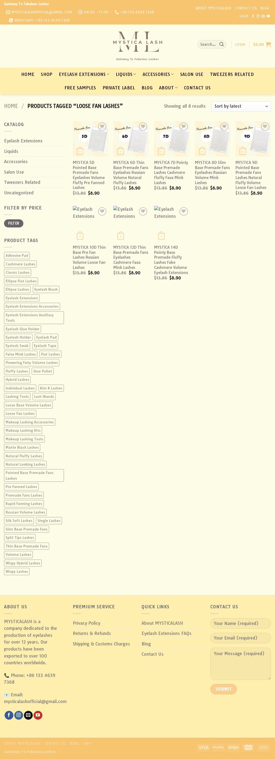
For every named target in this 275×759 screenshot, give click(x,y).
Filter (13, 223)
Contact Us (246, 8)
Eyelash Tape (45, 345)
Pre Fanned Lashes (21, 486)
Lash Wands (44, 396)
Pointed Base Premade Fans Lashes (29, 475)
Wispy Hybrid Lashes (23, 563)
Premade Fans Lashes (24, 495)
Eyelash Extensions (82, 74)
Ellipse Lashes (17, 289)
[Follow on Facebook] (253, 16)
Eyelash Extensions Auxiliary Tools (30, 317)
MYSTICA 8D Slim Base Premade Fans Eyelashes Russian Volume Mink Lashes (212, 172)
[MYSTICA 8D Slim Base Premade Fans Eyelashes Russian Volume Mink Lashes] (212, 139)
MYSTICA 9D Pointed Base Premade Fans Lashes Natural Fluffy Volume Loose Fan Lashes (251, 175)
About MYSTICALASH (213, 8)
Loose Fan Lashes (20, 413)
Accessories (156, 74)
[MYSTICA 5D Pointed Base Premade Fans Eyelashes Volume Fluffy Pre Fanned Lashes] (90, 139)
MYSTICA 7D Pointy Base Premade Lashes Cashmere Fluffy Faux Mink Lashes (171, 172)
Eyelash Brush (46, 289)
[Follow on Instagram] (258, 16)
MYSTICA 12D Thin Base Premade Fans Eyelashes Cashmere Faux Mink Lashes (130, 257)
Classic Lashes (18, 272)
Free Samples (80, 87)
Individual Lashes (20, 388)
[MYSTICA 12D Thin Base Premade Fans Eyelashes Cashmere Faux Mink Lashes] (131, 223)
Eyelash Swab (17, 345)
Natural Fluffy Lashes (24, 456)
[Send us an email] (263, 16)
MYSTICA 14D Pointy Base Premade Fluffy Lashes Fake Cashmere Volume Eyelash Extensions (171, 260)
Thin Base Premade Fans (27, 546)
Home (27, 74)
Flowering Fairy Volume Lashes (32, 362)
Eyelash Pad (46, 337)
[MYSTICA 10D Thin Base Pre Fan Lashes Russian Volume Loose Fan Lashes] (90, 223)
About (166, 87)
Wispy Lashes (17, 571)
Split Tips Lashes (20, 537)
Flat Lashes (50, 354)
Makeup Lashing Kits (23, 430)
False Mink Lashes (21, 354)
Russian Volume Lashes (25, 512)
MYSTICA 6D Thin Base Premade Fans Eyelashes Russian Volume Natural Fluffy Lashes (130, 172)
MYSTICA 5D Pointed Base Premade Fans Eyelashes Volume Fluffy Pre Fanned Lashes (89, 175)
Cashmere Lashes (20, 264)
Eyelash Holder (18, 337)
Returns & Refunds (92, 633)
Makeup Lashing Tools (24, 439)
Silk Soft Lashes (19, 520)
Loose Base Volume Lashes (28, 405)
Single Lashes (49, 520)
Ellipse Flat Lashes (21, 281)
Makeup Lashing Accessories (30, 422)
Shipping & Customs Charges (101, 643)
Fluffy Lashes (17, 371)
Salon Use (192, 74)
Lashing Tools (17, 396)
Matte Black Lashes (22, 447)
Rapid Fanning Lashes (24, 503)
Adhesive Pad (17, 255)
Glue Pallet (42, 371)
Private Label (119, 87)
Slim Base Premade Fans (27, 529)
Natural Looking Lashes (25, 464)
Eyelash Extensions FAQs (166, 633)
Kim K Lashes (51, 388)
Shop (243, 16)
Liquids (124, 74)
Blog (264, 8)
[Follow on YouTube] (268, 16)
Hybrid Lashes (17, 379)
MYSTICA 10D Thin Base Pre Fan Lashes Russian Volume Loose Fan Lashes (89, 257)
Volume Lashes (18, 554)
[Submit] (221, 44)
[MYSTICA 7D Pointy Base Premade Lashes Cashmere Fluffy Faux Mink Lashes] (172, 139)
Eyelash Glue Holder (22, 329)
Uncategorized (19, 192)
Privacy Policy (86, 623)
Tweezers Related (232, 74)
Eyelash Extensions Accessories (32, 306)
